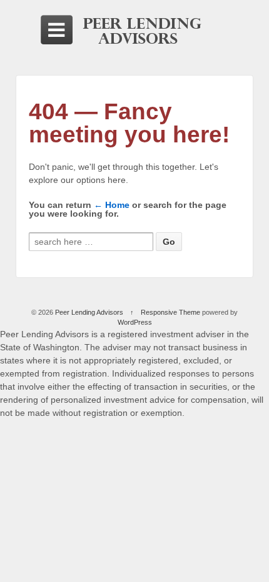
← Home (111, 205)
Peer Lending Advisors (89, 312)
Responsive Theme (170, 312)
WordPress (135, 322)
